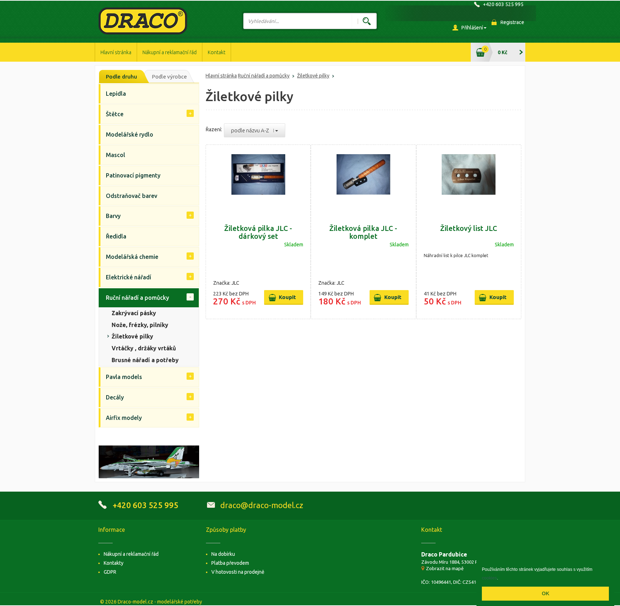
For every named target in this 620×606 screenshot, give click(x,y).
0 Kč (502, 52)
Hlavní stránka (115, 52)
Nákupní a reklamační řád (169, 52)
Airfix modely (124, 418)
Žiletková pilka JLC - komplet (363, 232)
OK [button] (545, 593)
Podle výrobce (169, 77)
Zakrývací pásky (134, 313)
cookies (489, 578)
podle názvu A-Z (252, 130)
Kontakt (216, 52)
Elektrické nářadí (128, 277)
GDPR (110, 572)
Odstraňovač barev (131, 196)
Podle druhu (121, 77)
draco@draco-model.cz (261, 505)
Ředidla (116, 236)
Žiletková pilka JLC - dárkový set (258, 232)
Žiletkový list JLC (468, 228)
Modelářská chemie (132, 257)
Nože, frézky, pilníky (140, 325)
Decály (115, 397)
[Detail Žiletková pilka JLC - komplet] (363, 181)
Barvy (113, 216)
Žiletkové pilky (313, 76)
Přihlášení (472, 27)
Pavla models (124, 377)
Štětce (114, 114)
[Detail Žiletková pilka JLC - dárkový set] (258, 181)
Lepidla (116, 93)
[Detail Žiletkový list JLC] (469, 181)
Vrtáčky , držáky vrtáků (144, 348)
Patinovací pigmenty (133, 175)
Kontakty (113, 563)
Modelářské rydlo (129, 134)
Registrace (512, 22)
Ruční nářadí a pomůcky (264, 76)
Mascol (115, 155)
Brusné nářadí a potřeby (145, 360)
